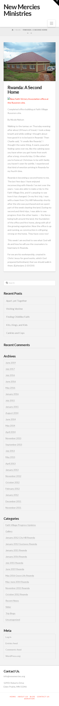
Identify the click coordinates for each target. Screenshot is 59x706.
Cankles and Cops (15, 333)
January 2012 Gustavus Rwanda (21, 544)
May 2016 (10, 387)
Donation (29, 699)
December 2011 (13, 501)
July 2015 (10, 400)
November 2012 (13, 476)
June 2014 (11, 419)
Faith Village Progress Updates (21, 525)
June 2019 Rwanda (15, 569)
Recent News (12, 600)
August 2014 (12, 413)
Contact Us (43, 697)
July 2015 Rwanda (14, 563)
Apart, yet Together (16, 300)
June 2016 (11, 381)
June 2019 (11, 362)
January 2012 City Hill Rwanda (20, 537)
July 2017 (10, 369)
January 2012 (12, 495)
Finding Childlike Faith (18, 316)
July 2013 (10, 450)
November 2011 (13, 507)
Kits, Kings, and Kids (17, 325)
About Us (23, 697)
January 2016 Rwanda (16, 556)
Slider (8, 607)
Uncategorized (13, 619)
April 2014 (11, 432)
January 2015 (12, 406)
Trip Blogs (10, 613)
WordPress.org (13, 656)
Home (13, 697)
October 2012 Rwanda (17, 594)
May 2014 (10, 425)
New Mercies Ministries (22, 10)
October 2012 (13, 482)
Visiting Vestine (14, 308)
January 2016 (12, 394)
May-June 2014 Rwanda (17, 581)
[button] (52, 23)
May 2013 (10, 457)
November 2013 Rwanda (18, 588)
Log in (8, 637)
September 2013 (14, 444)
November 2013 (13, 438)
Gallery (9, 531)
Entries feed (12, 643)
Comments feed (13, 649)
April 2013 (11, 463)
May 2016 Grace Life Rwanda (20, 575)
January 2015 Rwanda (16, 550)
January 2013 (12, 469)
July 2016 (10, 375)
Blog (32, 697)
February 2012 (13, 488)
